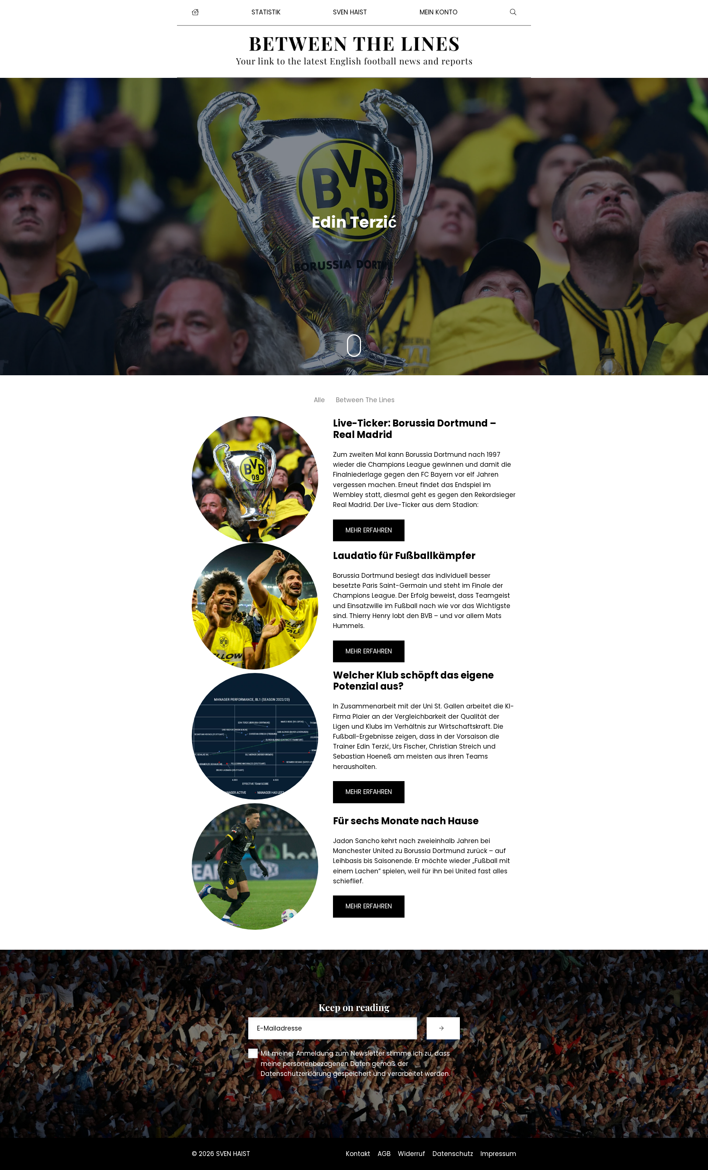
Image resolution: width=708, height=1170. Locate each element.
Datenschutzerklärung (296, 1073)
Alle (319, 400)
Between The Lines (365, 400)
